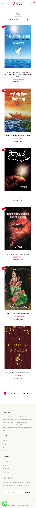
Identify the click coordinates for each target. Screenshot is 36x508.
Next (30, 393)
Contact (6, 451)
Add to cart (19, 82)
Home (5, 440)
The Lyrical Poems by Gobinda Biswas (18, 373)
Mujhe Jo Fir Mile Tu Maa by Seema (18, 136)
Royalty (5, 465)
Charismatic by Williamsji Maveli (18, 313)
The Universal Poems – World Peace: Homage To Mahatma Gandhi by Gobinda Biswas (18, 74)
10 (24, 393)
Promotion (6, 472)
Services (5, 462)
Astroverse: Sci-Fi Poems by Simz (18, 254)
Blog (4, 444)
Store (4, 447)
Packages (6, 469)
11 (27, 393)
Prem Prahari (18, 195)
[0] (32, 3)
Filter (19, 14)
